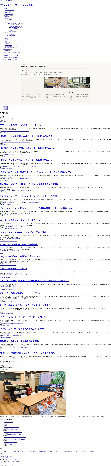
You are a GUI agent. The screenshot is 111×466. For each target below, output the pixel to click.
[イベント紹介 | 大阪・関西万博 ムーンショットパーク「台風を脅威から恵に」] (19, 166)
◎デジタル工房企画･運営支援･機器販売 (9, 228)
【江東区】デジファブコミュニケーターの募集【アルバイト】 (29, 148)
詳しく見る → (24, 99)
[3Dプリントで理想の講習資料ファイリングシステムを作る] (14, 347)
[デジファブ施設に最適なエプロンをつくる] (10, 286)
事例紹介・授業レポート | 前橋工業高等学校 (20, 341)
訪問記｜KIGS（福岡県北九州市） (10, 429)
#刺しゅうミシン (9, 451)
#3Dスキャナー (86, 451)
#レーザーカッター (22, 451)
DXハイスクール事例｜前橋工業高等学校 (19, 244)
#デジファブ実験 (42, 451)
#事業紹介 (15, 451)
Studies (1, 192)
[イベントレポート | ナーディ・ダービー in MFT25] (12, 311)
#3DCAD (92, 451)
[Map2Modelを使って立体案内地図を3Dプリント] (11, 250)
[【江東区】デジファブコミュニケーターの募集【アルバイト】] (15, 142)
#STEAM (65, 451)
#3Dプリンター (79, 451)
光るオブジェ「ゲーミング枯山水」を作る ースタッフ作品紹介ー (30, 196)
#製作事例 (2, 451)
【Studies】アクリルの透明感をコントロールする (14, 439)
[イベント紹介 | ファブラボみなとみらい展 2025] (11, 323)
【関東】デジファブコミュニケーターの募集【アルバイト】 (28, 160)
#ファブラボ (35, 451)
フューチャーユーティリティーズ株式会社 (10, 459)
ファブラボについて (7, 424)
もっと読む (2, 359)
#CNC (74, 451)
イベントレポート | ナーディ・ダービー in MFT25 (23, 317)
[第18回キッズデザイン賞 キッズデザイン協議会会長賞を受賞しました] (16, 178)
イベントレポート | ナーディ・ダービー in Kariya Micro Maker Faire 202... (34, 280)
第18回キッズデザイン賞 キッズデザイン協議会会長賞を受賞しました (32, 184)
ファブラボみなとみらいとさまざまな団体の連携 (23, 232)
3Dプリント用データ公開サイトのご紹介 (12, 434)
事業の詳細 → (87, 66)
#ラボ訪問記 (29, 451)
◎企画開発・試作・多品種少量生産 (8, 168)
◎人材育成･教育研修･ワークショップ (8, 204)
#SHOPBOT (70, 451)
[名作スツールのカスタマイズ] (7, 262)
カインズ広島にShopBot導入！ (9, 444)
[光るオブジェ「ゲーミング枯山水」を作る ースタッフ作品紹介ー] (15, 190)
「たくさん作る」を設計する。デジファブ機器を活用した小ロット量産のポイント (39, 208)
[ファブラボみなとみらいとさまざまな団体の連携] (12, 226)
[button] (55, 2)
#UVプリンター (59, 451)
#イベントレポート (51, 451)
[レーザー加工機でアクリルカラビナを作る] (10, 214)
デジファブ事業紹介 (4, 180)
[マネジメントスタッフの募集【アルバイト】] (11, 118)
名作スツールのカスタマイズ (13, 268)
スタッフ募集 (3, 121)
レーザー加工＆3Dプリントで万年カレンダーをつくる (25, 305)
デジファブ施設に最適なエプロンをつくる (20, 293)
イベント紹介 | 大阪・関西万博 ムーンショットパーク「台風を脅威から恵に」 (37, 172)
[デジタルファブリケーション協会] (8, 0)
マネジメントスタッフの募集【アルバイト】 (21, 125)
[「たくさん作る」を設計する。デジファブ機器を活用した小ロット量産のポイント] (19, 202)
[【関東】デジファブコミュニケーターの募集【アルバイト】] (14, 154)
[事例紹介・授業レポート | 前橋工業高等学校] (10, 335)
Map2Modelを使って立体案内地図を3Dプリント (22, 256)
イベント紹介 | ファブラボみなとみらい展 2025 (22, 329)
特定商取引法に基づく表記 (6, 456)
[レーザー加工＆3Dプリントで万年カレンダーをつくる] (13, 298)
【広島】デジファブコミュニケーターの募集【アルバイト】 (28, 136)
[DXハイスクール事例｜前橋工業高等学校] (10, 238)
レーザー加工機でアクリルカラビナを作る (20, 220)
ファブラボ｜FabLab (4, 325)
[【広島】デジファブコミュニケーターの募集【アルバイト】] (14, 131)
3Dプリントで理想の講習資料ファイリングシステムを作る (27, 353)
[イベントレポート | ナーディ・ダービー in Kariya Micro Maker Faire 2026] (16, 274)
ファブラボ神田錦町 (4, 457)
